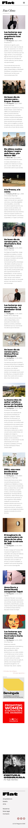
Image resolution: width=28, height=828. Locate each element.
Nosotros (6, 809)
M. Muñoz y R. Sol (11, 194)
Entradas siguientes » (19, 673)
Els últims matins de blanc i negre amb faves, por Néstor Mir (13, 152)
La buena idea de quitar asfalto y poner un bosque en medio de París (13, 403)
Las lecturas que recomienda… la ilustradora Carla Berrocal (13, 635)
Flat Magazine (10, 40)
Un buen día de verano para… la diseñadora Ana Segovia (12, 243)
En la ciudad (8, 195)
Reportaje (11, 105)
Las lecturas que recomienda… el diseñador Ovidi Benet (13, 308)
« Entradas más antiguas (10, 671)
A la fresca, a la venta (12, 191)
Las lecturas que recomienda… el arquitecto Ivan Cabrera (13, 35)
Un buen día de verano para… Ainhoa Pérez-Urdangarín (12, 353)
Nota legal (6, 811)
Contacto (6, 814)
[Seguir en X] (21, 818)
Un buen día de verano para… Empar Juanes (12, 99)
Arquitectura (7, 42)
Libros (10, 315)
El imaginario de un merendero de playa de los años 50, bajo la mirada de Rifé (13, 539)
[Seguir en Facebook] (18, 818)
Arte (5, 642)
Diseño (6, 105)
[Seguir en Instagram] (24, 818)
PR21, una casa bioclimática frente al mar (12, 471)
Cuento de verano (17, 159)
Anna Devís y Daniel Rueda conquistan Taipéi (13, 589)
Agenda (6, 595)
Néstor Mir (10, 157)
